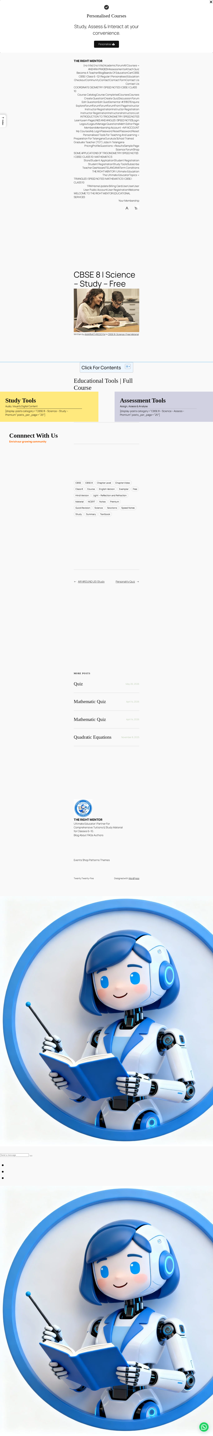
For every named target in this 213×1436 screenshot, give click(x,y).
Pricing (88, 145)
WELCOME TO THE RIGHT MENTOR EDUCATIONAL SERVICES (102, 195)
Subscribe (133, 164)
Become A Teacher (87, 72)
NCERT (91, 501)
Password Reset (110, 131)
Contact (104, 80)
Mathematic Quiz (90, 701)
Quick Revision (82, 507)
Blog (101, 72)
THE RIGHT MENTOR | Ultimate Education (115, 171)
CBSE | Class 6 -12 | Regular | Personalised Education (109, 76)
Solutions (112, 507)
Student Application (102, 160)
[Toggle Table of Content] (126, 366)
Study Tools (120, 164)
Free (135, 489)
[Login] (127, 208)
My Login (95, 131)
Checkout (80, 80)
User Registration (117, 189)
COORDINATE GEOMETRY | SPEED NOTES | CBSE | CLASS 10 (105, 89)
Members (89, 127)
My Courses (83, 131)
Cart (130, 72)
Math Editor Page (129, 124)
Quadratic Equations (92, 737)
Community (93, 80)
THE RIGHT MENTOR (88, 61)
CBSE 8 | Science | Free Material (123, 334)
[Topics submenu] (138, 175)
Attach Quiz (132, 69)
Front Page (120, 105)
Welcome (133, 189)
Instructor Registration (98, 109)
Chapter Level (104, 482)
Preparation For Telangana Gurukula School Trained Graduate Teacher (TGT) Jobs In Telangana (104, 140)
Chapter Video (122, 482)
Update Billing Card (110, 186)
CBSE (136, 72)
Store (87, 160)
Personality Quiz (125, 581)
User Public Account (95, 189)
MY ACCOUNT (131, 127)
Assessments (117, 69)
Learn (77, 120)
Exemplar (123, 489)
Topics (133, 175)
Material (79, 501)
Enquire (134, 102)
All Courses (130, 65)
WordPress (134, 878)
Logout (84, 124)
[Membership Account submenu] (122, 127)
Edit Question (90, 102)
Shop (136, 149)
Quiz (78, 683)
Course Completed (107, 94)
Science (98, 507)
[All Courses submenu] (138, 65)
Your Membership (129, 200)
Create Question (94, 98)
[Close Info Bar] (211, 2)
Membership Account (108, 127)
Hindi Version (82, 495)
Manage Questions (108, 124)
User (125, 186)
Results (119, 145)
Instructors (114, 113)
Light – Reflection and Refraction (110, 495)
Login (136, 120)
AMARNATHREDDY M (95, 334)
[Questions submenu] (114, 146)
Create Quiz (111, 98)
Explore (80, 105)
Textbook (105, 514)
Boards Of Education (116, 72)
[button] (3, 121)
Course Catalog (86, 94)
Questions (106, 145)
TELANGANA (112, 167)
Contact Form (117, 80)
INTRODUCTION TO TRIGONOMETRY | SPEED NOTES (109, 116)
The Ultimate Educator (115, 175)
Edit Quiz (103, 102)
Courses (124, 94)
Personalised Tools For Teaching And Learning (110, 135)
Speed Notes (128, 507)
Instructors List (130, 113)
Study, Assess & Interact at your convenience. (106, 29)
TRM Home (93, 186)
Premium (114, 501)
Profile (96, 145)
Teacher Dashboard (93, 167)
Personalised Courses (106, 15)
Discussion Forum (128, 98)
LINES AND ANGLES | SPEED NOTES (113, 120)
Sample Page (131, 145)
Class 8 (79, 489)
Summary (91, 514)
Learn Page (87, 120)
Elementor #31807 (119, 102)
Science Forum (124, 149)
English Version (107, 489)
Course (91, 489)
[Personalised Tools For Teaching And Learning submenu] (138, 135)
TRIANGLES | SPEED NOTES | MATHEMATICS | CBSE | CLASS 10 (103, 180)
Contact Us (132, 80)
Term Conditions (129, 167)
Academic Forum (114, 65)
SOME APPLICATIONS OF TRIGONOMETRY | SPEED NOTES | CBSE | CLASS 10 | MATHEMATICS (106, 155)
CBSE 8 (88, 482)
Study (78, 514)
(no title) (88, 65)
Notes (102, 501)
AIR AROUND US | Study (91, 581)
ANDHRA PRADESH (98, 69)
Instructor (133, 105)
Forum (88, 105)
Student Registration (126, 160)
